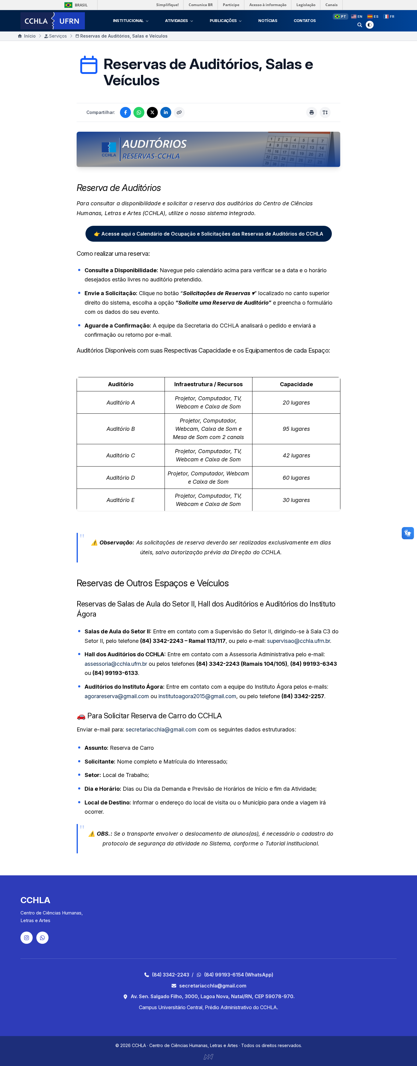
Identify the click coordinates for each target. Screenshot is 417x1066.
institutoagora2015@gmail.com (197, 696)
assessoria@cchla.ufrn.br (116, 664)
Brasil (81, 5)
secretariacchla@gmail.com (161, 729)
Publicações (223, 20)
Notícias (267, 20)
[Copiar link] (179, 112)
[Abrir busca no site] (360, 25)
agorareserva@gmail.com (117, 696)
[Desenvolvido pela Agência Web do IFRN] (208, 1056)
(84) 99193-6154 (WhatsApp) (238, 975)
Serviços (58, 36)
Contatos (305, 20)
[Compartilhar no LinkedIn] (165, 112)
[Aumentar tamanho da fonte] (325, 112)
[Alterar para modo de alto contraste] (370, 25)
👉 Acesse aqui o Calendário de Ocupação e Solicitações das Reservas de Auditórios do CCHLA (208, 234)
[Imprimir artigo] (311, 112)
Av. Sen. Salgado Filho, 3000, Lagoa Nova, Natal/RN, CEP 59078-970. (213, 996)
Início (30, 35)
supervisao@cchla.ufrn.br (298, 641)
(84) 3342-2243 (170, 975)
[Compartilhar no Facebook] (125, 112)
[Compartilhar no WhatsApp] (138, 112)
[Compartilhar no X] (152, 112)
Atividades (176, 20)
